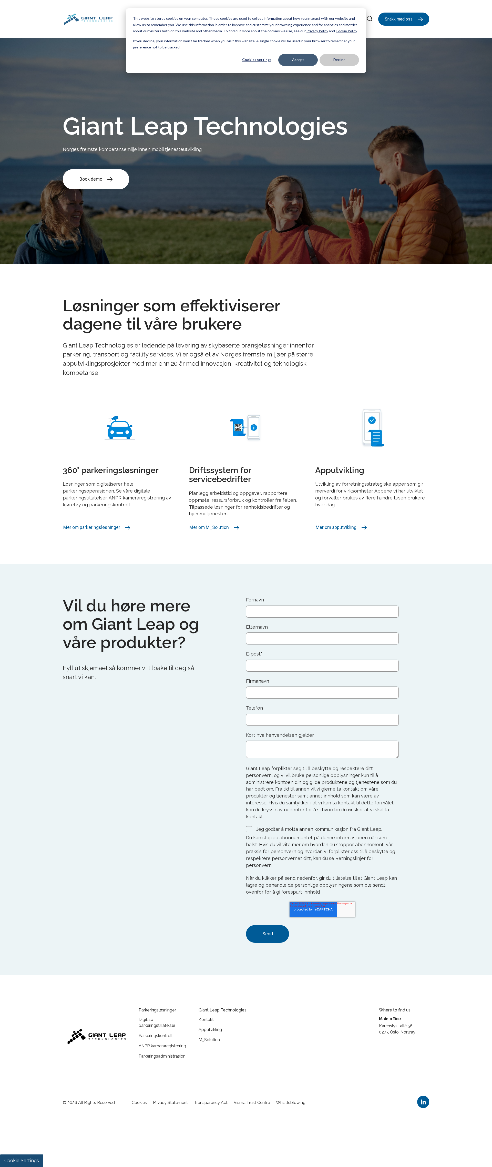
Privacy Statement (170, 1102)
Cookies (139, 1102)
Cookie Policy (346, 31)
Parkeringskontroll (155, 1035)
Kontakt (206, 1019)
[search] (369, 19)
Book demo (90, 179)
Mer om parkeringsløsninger (91, 527)
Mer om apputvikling (336, 527)
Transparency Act (211, 1102)
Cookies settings (256, 59)
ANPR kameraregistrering (162, 1045)
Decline (339, 59)
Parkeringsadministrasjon (162, 1056)
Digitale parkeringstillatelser (157, 1022)
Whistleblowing (290, 1102)
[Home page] (88, 19)
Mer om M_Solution (209, 527)
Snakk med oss (399, 19)
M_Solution (209, 1039)
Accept (298, 59)
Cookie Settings (21, 1160)
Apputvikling (210, 1029)
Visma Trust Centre (252, 1102)
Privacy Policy (317, 31)
